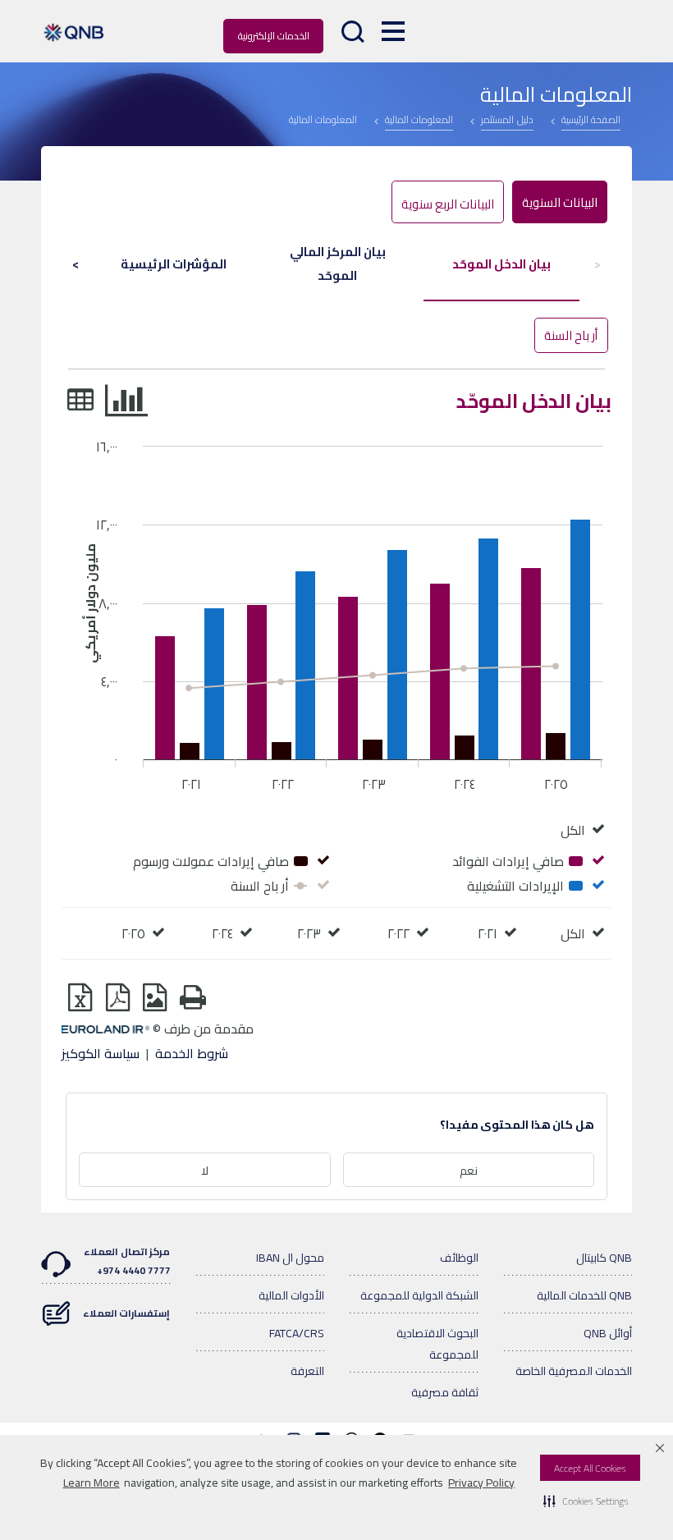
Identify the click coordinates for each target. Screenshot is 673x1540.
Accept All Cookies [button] (590, 1468)
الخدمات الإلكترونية (273, 35)
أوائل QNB (608, 1333)
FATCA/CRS (296, 1333)
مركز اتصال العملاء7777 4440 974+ (127, 1261)
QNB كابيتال (604, 1257)
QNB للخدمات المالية (584, 1295)
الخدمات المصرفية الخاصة (573, 1371)
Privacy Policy (481, 1482)
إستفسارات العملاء (127, 1313)
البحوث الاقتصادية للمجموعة (437, 1343)
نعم (469, 1170)
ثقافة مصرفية (444, 1392)
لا (204, 1170)
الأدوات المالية (291, 1295)
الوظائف (459, 1257)
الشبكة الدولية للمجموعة (419, 1295)
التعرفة (307, 1371)
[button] (586, 1500)
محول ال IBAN (290, 1257)
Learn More (91, 1482)
